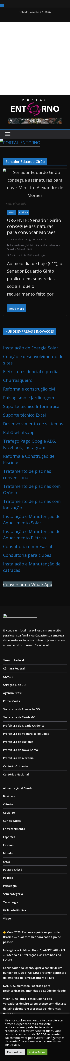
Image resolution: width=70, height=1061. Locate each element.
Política (23, 212)
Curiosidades (12, 821)
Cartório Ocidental (16, 766)
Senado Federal (13, 660)
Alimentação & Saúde (17, 788)
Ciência (8, 804)
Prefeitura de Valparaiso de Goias (26, 734)
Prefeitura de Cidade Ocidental (24, 725)
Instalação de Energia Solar (30, 348)
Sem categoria (13, 894)
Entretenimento (14, 829)
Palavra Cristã (12, 869)
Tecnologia (10, 902)
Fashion (8, 845)
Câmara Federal (14, 668)
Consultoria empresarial (27, 546)
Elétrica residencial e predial (31, 371)
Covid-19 (9, 812)
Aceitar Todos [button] (37, 1052)
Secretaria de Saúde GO (19, 717)
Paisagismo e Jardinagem (28, 397)
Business (9, 796)
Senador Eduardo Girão (20, 249)
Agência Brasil (12, 693)
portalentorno (39, 239)
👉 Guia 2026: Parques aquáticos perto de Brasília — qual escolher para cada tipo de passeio (32, 937)
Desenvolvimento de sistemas (33, 423)
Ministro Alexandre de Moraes (43, 245)
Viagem (8, 918)
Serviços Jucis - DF (15, 685)
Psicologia (10, 886)
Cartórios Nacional (16, 774)
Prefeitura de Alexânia (18, 758)
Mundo (8, 853)
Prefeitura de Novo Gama (20, 750)
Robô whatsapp (18, 432)
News (11, 212)
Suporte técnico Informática (31, 406)
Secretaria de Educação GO (21, 709)
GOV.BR (8, 677)
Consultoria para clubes (27, 555)
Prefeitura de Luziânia (18, 742)
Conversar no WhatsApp (27, 584)
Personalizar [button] (14, 1052)
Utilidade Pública (14, 910)
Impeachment (17, 245)
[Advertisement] (35, 58)
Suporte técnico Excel (24, 415)
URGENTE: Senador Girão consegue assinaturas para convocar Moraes (34, 226)
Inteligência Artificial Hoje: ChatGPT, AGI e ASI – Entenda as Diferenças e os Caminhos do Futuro (34, 955)
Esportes (9, 837)
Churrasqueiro (17, 380)
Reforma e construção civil (29, 389)
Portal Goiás (11, 701)
